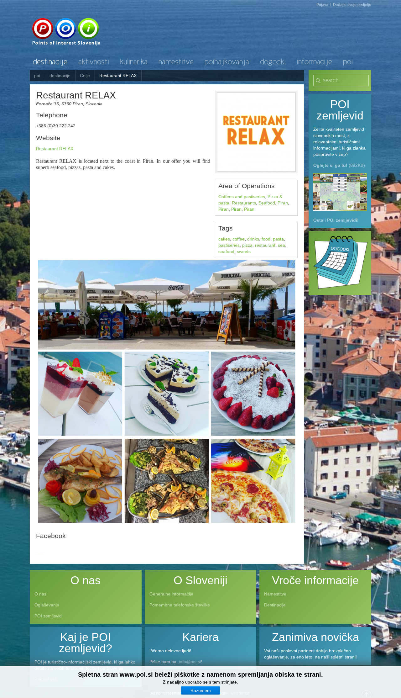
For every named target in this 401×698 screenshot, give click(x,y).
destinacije (59, 75)
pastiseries (229, 245)
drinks (253, 238)
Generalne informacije (171, 593)
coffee (238, 238)
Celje (85, 75)
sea (281, 245)
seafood (226, 251)
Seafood (266, 202)
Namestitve (275, 593)
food (266, 238)
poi (37, 75)
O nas (40, 593)
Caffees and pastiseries (241, 196)
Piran (283, 202)
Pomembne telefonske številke (179, 604)
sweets (244, 251)
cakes (224, 238)
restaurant (265, 245)
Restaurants (244, 202)
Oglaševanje (46, 604)
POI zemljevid (48, 615)
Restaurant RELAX (54, 148)
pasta (278, 238)
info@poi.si (190, 661)
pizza (247, 245)
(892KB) (339, 165)
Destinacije (275, 604)
